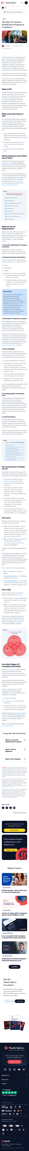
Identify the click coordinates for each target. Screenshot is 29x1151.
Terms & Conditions (6, 1145)
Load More (14, 966)
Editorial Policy (5, 1144)
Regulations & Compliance (20, 812)
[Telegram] (19, 1107)
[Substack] (14, 1111)
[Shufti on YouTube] (14, 808)
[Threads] (15, 1107)
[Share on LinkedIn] (10, 808)
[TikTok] (24, 1069)
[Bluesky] (17, 1114)
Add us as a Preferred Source (14, 12)
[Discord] (11, 1107)
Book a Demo (15, 830)
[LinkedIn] (14, 1069)
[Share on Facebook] (3, 808)
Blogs (4, 18)
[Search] (22, 2)
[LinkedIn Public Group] (5, 1107)
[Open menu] (26, 2)
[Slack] (13, 1114)
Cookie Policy (18, 1144)
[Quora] (4, 1114)
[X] (21, 1114)
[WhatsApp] (10, 1114)
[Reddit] (19, 1111)
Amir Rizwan (6, 45)
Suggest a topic (10, 850)
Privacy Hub (11, 1144)
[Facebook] (5, 1069)
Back (5, 7)
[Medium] (7, 1111)
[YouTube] (19, 1069)
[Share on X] (7, 808)
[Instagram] (10, 1069)
